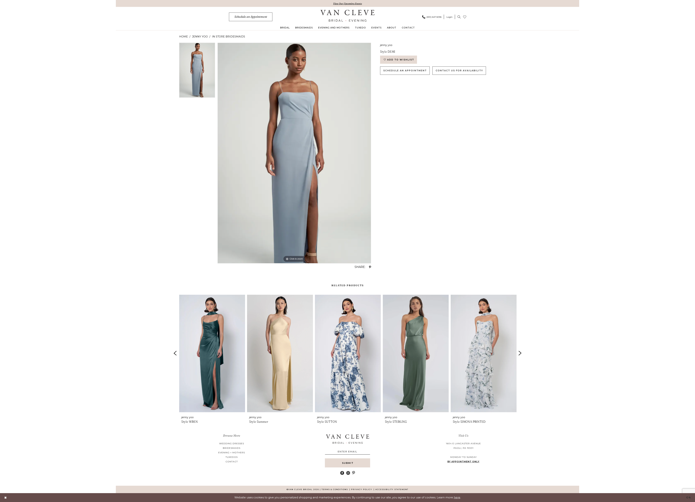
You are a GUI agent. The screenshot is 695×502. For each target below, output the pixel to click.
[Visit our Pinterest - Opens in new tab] (353, 473)
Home (183, 36)
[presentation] (212, 353)
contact (232, 461)
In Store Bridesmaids (228, 36)
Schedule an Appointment (405, 70)
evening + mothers (231, 452)
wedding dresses (231, 443)
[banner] (348, 16)
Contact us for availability (459, 70)
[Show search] (459, 17)
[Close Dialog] (5, 497)
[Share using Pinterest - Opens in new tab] (370, 267)
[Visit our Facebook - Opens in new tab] (342, 473)
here (457, 497)
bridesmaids (231, 448)
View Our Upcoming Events (347, 3)
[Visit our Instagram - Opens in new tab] (348, 473)
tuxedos (232, 457)
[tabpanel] (197, 71)
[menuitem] (250, 16)
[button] (449, 17)
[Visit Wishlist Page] (464, 17)
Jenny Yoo (200, 36)
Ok (688, 497)
